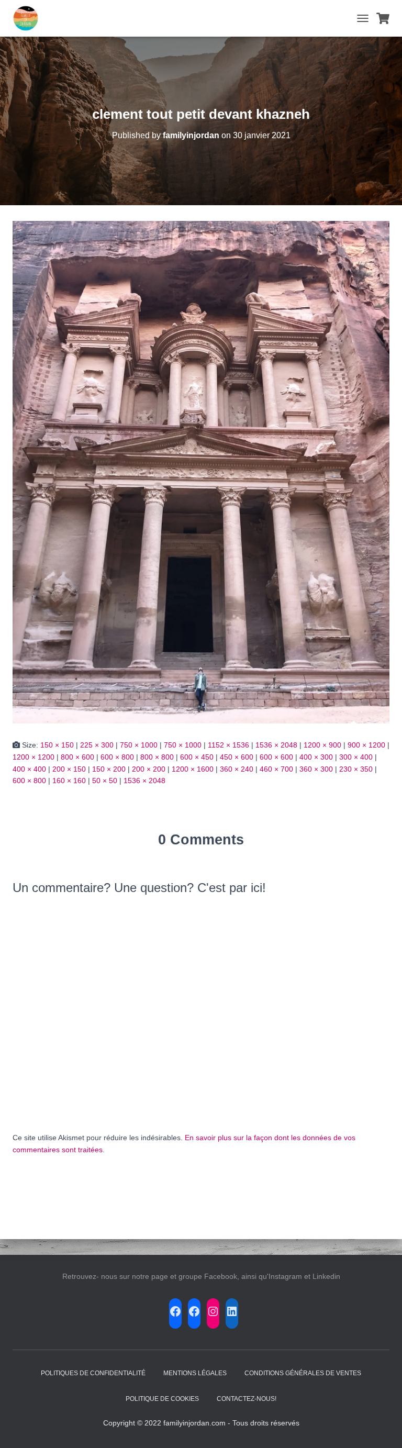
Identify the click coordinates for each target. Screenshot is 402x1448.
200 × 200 (148, 769)
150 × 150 (57, 745)
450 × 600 (236, 757)
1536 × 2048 (276, 745)
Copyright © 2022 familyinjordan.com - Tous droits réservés (201, 1423)
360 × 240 (236, 769)
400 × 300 (316, 757)
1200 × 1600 (193, 769)
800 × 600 (77, 757)
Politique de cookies (162, 1398)
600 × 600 (276, 757)
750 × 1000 (139, 745)
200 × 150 (69, 769)
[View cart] (382, 18)
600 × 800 (117, 757)
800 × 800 (157, 757)
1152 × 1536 (228, 745)
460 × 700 (276, 769)
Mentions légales (195, 1373)
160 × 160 (69, 780)
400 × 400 (29, 769)
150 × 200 (109, 769)
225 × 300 (97, 745)
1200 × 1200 (33, 757)
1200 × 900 (322, 745)
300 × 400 (356, 757)
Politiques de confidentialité (93, 1373)
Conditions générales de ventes (302, 1373)
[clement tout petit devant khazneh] (201, 471)
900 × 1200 (366, 745)
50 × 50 (104, 780)
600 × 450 (197, 757)
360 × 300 (316, 769)
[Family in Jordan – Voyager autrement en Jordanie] (30, 18)
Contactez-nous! (246, 1398)
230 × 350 (356, 769)
